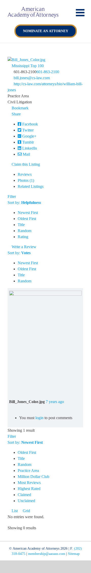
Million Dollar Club (33, 476)
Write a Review (23, 247)
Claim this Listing (25, 164)
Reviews (25, 174)
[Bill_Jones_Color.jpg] (45, 293)
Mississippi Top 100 (27, 66)
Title (21, 225)
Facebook (29, 124)
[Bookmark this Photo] (10, 408)
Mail (26, 154)
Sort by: (24, 202)
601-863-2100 (47, 72)
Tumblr (27, 142)
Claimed (24, 495)
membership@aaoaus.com (46, 554)
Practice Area (28, 470)
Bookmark (20, 108)
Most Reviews (29, 482)
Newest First (28, 212)
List (14, 511)
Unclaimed (26, 501)
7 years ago (55, 402)
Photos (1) (26, 180)
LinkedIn (29, 148)
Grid (26, 511)
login (39, 418)
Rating (23, 237)
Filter (12, 196)
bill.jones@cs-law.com (32, 78)
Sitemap (74, 554)
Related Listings (30, 186)
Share (16, 114)
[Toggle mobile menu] (81, 13)
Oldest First (27, 218)
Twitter (27, 130)
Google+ (28, 136)
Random (24, 231)
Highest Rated (29, 489)
